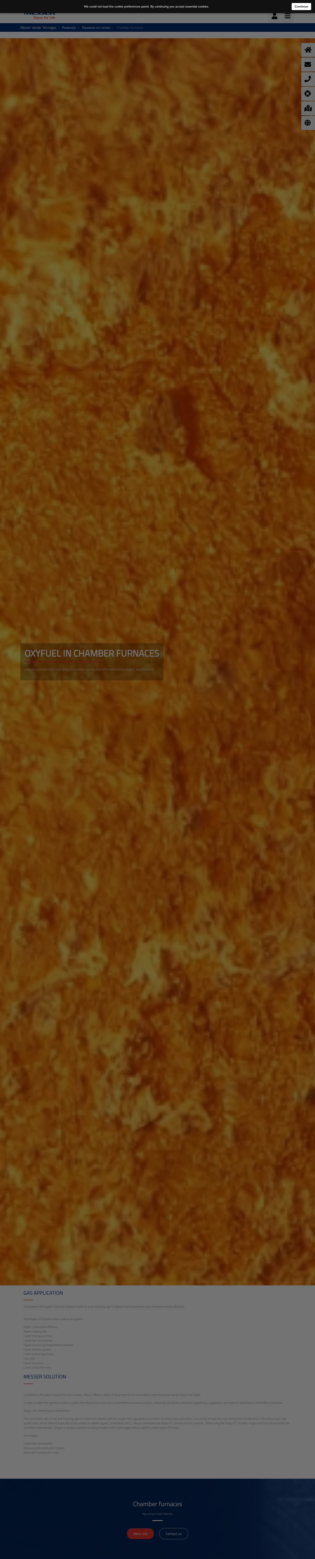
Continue (301, 6)
